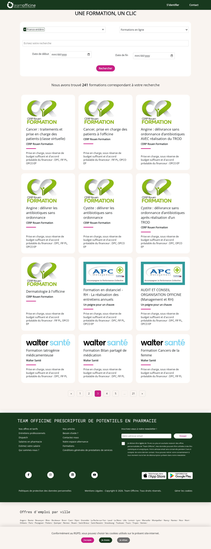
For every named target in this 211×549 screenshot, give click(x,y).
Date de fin (121, 55)
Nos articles (69, 428)
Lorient (131, 520)
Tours (128, 523)
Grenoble (85, 520)
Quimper (57, 523)
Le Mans (117, 520)
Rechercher (105, 68)
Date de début (40, 54)
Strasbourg (109, 523)
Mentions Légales (94, 490)
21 (133, 393)
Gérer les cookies (183, 490)
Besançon (39, 520)
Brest (64, 520)
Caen (70, 520)
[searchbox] (46, 29)
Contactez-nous (71, 437)
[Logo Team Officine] (25, 5)
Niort (187, 520)
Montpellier (157, 520)
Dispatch (23, 437)
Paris (31, 523)
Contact (193, 5)
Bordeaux (56, 520)
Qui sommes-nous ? (29, 450)
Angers (23, 520)
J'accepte (87, 540)
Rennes (66, 523)
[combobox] (64, 30)
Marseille (146, 520)
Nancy (166, 520)
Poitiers (48, 523)
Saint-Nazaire (97, 523)
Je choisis (106, 540)
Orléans (23, 523)
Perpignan (39, 523)
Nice (181, 520)
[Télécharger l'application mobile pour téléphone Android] (180, 475)
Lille (125, 520)
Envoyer (183, 436)
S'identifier (173, 5)
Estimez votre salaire (29, 445)
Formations (68, 445)
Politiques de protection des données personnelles (45, 490)
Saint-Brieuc (84, 523)
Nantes (174, 520)
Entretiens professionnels (32, 433)
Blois (48, 520)
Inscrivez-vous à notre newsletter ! (139, 428)
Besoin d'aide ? (70, 433)
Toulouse (120, 523)
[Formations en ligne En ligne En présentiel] (154, 30)
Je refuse (123, 540)
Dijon (77, 520)
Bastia (30, 520)
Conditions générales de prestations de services (87, 450)
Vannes (143, 523)
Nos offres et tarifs (28, 428)
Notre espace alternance (75, 441)
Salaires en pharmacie (30, 441)
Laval (110, 520)
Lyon (138, 520)
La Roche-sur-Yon (98, 520)
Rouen (74, 523)
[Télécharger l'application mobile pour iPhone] (154, 475)
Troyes (135, 523)
